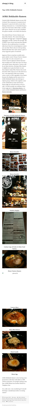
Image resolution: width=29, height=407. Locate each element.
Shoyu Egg (9, 400)
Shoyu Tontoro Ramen (16, 400)
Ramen (21, 398)
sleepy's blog (7, 3)
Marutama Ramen (18, 88)
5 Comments (10, 401)
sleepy (14, 397)
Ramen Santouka (7, 91)
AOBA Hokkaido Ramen (14, 16)
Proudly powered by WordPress (9, 405)
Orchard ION (16, 398)
